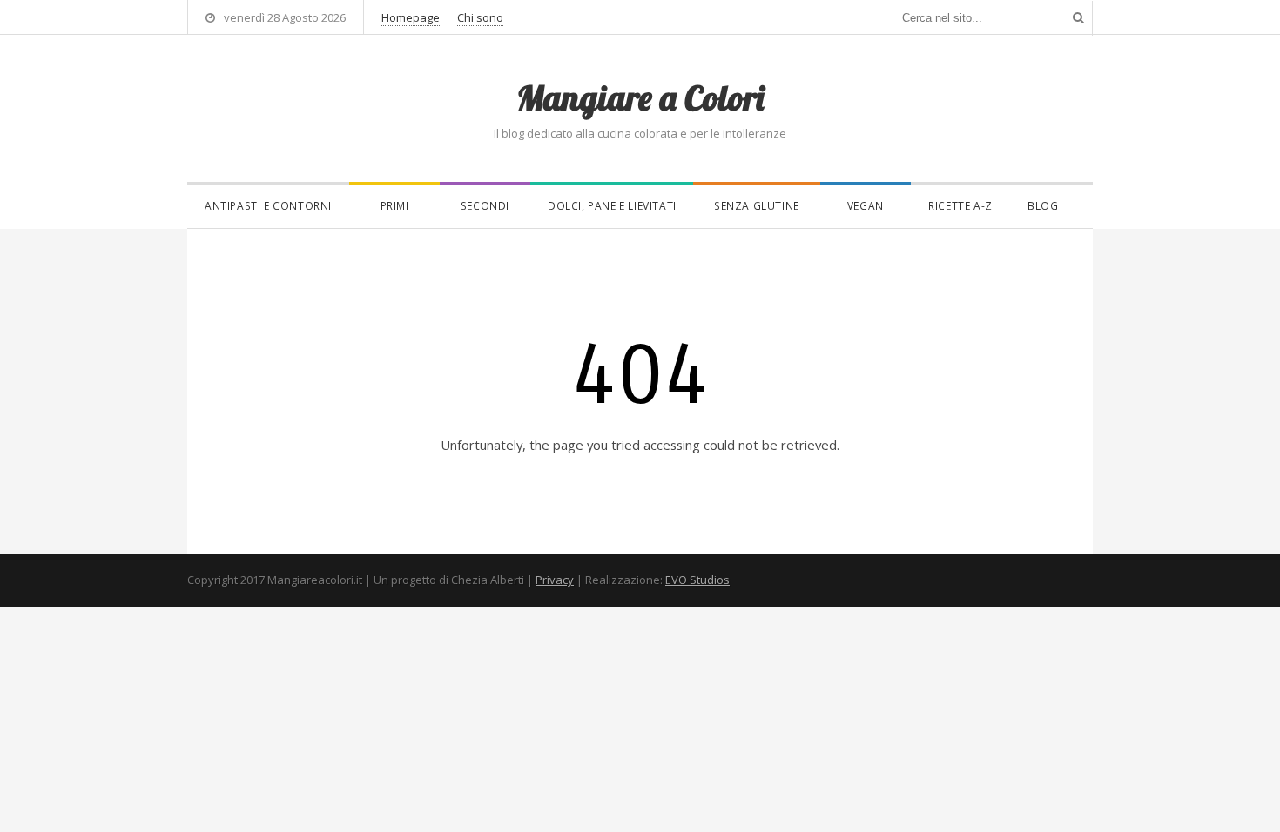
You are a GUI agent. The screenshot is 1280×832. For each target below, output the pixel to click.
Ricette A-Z (960, 205)
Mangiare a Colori (640, 97)
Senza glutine (756, 205)
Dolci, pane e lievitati (612, 205)
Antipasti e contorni (268, 205)
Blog (1042, 205)
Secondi (485, 205)
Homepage (410, 17)
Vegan (865, 205)
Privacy (555, 579)
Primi (395, 205)
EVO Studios (697, 579)
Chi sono (480, 17)
